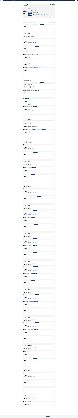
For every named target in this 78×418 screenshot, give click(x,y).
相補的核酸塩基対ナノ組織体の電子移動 (27, 174)
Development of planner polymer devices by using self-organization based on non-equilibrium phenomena (33, 129)
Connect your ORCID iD (52, 4)
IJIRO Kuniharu (29, 138)
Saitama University (29, 313)
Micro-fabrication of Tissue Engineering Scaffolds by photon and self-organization (30, 144)
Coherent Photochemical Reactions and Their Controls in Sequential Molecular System (31, 188)
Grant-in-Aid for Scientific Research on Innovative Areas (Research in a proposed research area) (36, 35)
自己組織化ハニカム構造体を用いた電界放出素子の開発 (28, 106)
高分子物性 (29, 398)
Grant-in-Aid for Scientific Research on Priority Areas (32, 192)
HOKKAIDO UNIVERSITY (30, 119)
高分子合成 (46, 14)
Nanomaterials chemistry (30, 43)
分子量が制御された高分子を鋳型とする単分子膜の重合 (28, 273)
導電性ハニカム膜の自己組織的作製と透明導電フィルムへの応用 (29, 90)
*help (54, 4)
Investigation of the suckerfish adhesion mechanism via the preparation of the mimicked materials (32, 24)
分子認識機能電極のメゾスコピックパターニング (28, 167)
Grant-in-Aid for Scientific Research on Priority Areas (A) (32, 207)
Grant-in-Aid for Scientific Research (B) (31, 71)
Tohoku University (29, 80)
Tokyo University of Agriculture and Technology (32, 391)
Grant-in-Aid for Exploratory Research (31, 110)
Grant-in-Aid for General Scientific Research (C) (32, 347)
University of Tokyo (29, 370)
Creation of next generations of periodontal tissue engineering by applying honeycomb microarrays (32, 67)
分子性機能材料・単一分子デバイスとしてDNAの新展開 (28, 152)
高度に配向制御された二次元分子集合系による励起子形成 (28, 329)
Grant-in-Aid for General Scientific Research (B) (32, 397)
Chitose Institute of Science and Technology (31, 36)
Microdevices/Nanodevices (43, 14)
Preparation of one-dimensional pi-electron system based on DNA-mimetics (30, 196)
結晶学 (28, 377)
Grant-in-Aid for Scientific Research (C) (31, 86)
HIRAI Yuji (29, 40)
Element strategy (33, 14)
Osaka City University (30, 341)
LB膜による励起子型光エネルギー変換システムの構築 (28, 358)
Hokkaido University (29, 104)
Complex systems (30, 14)
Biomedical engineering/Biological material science (32, 126)
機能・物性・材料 (29, 348)
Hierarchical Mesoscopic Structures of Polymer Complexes (29, 224)
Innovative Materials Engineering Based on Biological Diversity (29, 46)
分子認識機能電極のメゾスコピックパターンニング (28, 245)
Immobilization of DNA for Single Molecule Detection (28, 252)
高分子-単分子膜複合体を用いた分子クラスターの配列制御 (29, 301)
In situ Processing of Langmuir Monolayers (27, 401)
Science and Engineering (30, 185)
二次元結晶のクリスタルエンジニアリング (27, 351)
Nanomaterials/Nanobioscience (37, 14)
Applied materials (29, 369)
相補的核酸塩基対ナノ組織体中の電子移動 (27, 217)
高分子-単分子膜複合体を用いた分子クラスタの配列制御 (28, 266)
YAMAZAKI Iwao (29, 190)
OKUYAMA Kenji (29, 374)
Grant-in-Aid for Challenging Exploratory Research (32, 42)
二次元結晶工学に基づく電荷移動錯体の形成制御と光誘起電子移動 (29, 294)
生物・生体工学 (29, 164)
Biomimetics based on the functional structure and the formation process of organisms (31, 54)
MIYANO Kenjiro (29, 366)
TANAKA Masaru (29, 123)
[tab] (28, 19)
